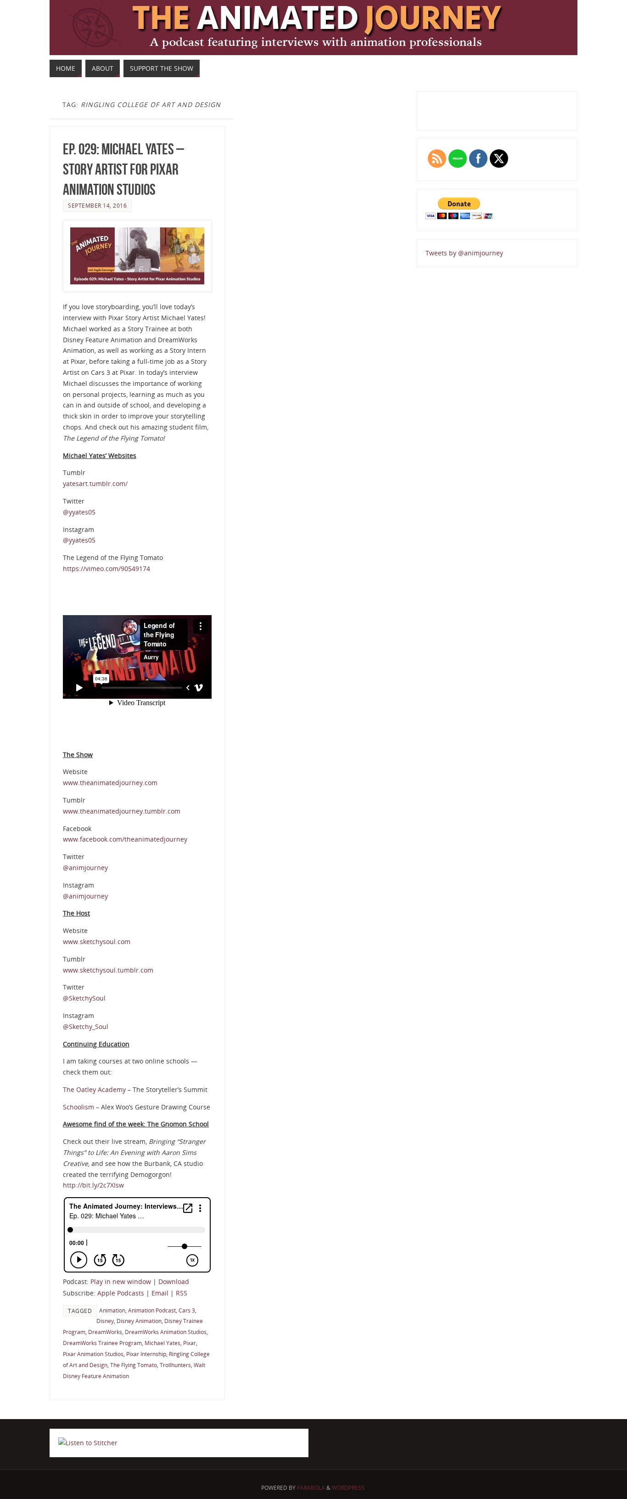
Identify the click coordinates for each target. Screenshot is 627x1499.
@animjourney (85, 867)
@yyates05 (79, 512)
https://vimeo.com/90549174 (106, 568)
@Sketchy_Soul (85, 1026)
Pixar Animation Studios (93, 1354)
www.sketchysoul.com (96, 941)
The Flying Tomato (133, 1365)
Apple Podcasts (120, 1293)
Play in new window (120, 1281)
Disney (105, 1320)
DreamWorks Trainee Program (102, 1342)
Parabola (311, 1488)
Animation (112, 1310)
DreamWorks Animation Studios (166, 1331)
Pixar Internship (146, 1354)
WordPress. (349, 1488)
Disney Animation (139, 1320)
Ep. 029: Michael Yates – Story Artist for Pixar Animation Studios (123, 169)
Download (173, 1281)
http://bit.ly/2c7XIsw (93, 1185)
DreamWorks (105, 1331)
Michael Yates (162, 1342)
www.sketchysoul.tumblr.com (108, 970)
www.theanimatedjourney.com (110, 782)
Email (159, 1293)
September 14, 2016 (97, 205)
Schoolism (79, 1107)
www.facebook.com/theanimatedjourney (125, 839)
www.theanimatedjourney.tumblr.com (121, 811)
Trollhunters (175, 1365)
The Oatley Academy (94, 1089)
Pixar (189, 1342)
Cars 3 (187, 1310)
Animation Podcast (152, 1310)
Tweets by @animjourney (464, 253)
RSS (181, 1293)
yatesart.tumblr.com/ (95, 483)
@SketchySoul (84, 998)
